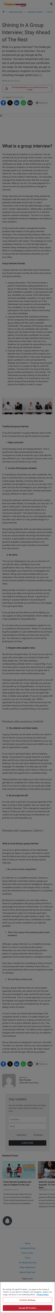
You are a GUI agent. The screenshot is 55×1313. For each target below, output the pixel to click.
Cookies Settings (27, 1300)
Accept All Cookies (27, 1308)
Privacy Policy (43, 1295)
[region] (27, 1297)
